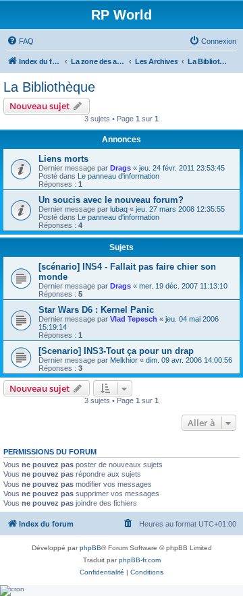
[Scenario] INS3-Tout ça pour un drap (116, 351)
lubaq (119, 209)
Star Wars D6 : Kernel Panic (96, 310)
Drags (120, 168)
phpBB (90, 548)
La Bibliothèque (49, 87)
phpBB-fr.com (140, 560)
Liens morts (63, 159)
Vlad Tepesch (133, 319)
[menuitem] (20, 41)
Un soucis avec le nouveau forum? (111, 200)
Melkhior (124, 360)
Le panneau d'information (118, 176)
